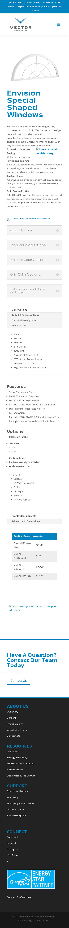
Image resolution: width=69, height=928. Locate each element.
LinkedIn (12, 843)
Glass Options (19, 309)
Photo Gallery (15, 724)
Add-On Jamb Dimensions (26, 521)
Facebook (12, 837)
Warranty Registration (20, 803)
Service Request (16, 815)
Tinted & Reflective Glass (25, 314)
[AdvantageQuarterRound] (28, 218)
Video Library (15, 769)
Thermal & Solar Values (20, 763)
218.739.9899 (15, 3)
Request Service (31, 7)
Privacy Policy (24, 920)
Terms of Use (41, 920)
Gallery (47, 7)
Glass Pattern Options (24, 320)
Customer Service (18, 791)
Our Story (12, 711)
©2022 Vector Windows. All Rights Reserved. (32, 916)
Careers (11, 717)
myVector (14, 7)
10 (45, 218)
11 (48, 218)
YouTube (12, 855)
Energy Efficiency (17, 757)
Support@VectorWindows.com (41, 3)
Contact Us (18, 680)
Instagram (13, 849)
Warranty (12, 797)
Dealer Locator (15, 809)
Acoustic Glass (20, 325)
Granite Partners (17, 730)
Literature (13, 751)
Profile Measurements (24, 515)
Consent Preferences (19, 897)
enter (31, 775)
